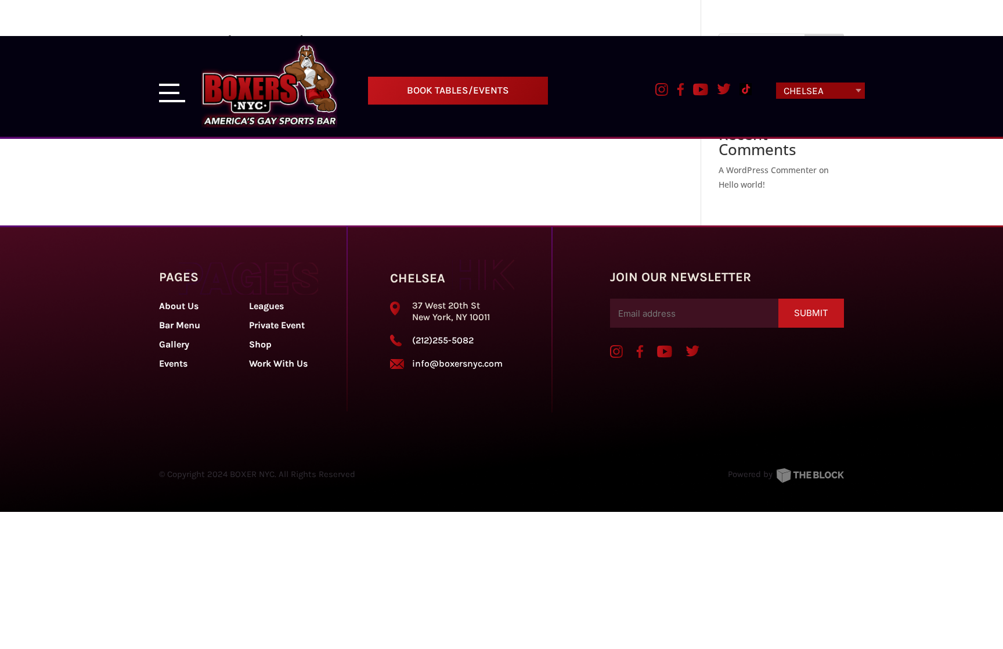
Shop (260, 344)
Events (173, 363)
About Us (179, 305)
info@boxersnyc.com (457, 363)
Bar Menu (179, 325)
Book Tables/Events (458, 90)
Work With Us (278, 363)
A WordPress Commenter (768, 169)
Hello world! (742, 184)
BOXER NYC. (253, 474)
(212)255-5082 (443, 340)
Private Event (277, 325)
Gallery (174, 344)
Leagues (266, 305)
